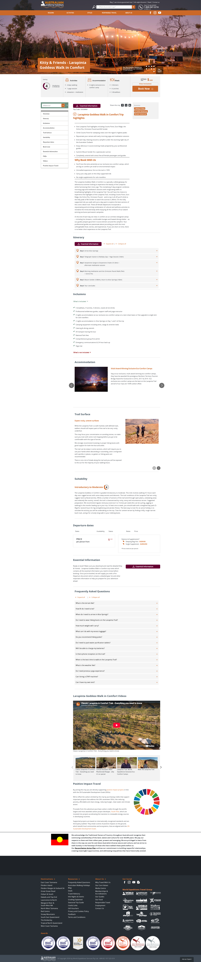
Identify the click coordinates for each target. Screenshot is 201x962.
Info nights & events (140, 2)
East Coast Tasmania (49, 882)
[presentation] (71, 385)
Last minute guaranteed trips (123, 2)
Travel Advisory (74, 894)
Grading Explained (75, 899)
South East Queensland (50, 917)
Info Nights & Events (76, 896)
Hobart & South (47, 894)
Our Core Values (101, 885)
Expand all (109, 244)
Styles (89, 13)
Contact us (156, 2)
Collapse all (122, 244)
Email (129, 105)
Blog (111, 2)
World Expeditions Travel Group (137, 889)
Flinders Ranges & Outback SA (52, 888)
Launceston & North (49, 900)
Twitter (126, 105)
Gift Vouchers (73, 908)
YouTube (160, 12)
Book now (144, 88)
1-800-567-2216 (151, 7)
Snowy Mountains (48, 914)
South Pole (115, 811)
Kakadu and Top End (49, 897)
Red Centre (45, 911)
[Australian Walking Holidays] (52, 4)
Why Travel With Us (102, 882)
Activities (70, 13)
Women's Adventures (140, 114)
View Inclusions (145, 84)
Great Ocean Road (48, 891)
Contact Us (99, 908)
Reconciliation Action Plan (85, 848)
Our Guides (99, 896)
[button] (146, 66)
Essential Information (88, 106)
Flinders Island (46, 885)
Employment (100, 905)
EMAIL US (148, 9)
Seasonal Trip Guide (76, 902)
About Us (128, 13)
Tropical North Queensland (51, 923)
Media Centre (100, 888)
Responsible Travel (109, 13)
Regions (51, 13)
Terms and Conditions (76, 917)
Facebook (150, 12)
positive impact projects (115, 790)
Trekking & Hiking (140, 108)
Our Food (99, 899)
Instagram (155, 12)
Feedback (71, 914)
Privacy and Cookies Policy (78, 911)
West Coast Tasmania (49, 926)
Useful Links (72, 905)
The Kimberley (46, 920)
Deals (149, 2)
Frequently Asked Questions (79, 882)
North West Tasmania (49, 908)
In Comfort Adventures (141, 111)
